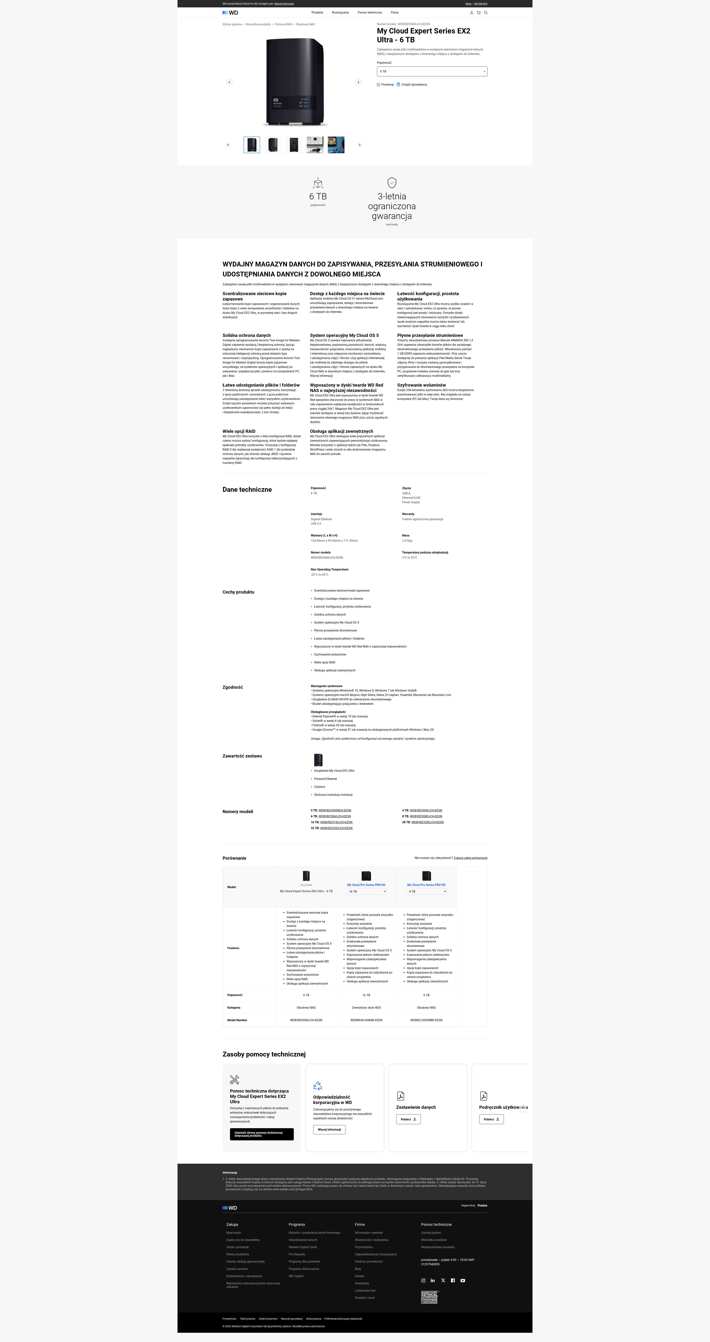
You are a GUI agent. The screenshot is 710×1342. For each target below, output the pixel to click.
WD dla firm (480, 3)
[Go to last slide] (229, 82)
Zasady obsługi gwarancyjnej (245, 1261)
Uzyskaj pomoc (431, 1232)
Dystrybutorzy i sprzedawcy (244, 1276)
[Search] (485, 12)
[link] (385, 84)
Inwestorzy (362, 1283)
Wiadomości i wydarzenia (371, 1240)
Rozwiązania (340, 12)
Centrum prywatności (369, 1261)
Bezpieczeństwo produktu (438, 1247)
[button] (471, 13)
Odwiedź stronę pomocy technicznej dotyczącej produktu (259, 1134)
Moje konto (233, 1232)
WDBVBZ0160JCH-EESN (336, 822)
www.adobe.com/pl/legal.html (292, 1189)
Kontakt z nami (365, 1297)
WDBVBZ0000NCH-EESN (335, 810)
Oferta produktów (237, 1254)
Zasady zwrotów (237, 1269)
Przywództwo (364, 1247)
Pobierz (406, 1119)
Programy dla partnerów (304, 1261)
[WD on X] (443, 1281)
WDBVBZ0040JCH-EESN (426, 810)
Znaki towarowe (268, 1318)
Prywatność (229, 1318)
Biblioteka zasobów (434, 1240)
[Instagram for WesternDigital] (423, 1280)
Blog (358, 1269)
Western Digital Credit (303, 1247)
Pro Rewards (297, 1254)
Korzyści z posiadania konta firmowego (314, 1232)
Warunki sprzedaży (292, 1318)
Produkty (317, 12)
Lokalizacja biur (365, 1290)
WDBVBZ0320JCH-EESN (336, 828)
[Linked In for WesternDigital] (433, 1280)
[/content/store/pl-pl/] (230, 12)
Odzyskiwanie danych (303, 1240)
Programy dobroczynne (304, 1269)
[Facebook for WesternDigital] (453, 1280)
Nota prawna (313, 1318)
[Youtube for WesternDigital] (463, 1280)
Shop (468, 3)
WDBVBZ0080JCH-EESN (426, 816)
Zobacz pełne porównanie (470, 858)
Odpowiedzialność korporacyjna (376, 1254)
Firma (394, 12)
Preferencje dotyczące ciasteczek (343, 1318)
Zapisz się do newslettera (243, 1240)
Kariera (359, 1276)
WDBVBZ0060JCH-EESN (335, 816)
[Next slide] (358, 82)
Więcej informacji (284, 3)
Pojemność (384, 62)
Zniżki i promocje (237, 1247)
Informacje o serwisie (369, 1232)
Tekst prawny (247, 1318)
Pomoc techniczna (370, 12)
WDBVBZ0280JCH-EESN (428, 822)
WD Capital (296, 1276)
